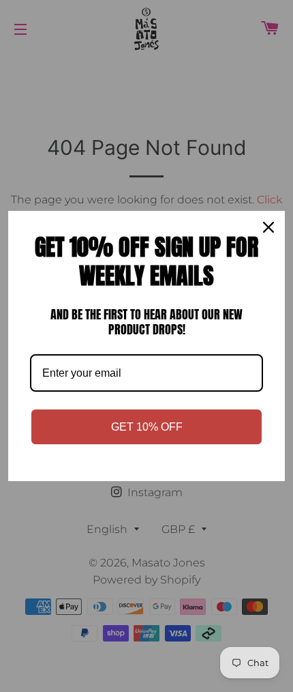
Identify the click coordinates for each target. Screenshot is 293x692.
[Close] (268, 227)
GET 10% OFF (147, 427)
